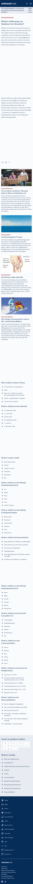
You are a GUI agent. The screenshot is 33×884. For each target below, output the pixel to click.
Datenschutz (4, 868)
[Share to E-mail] (3, 162)
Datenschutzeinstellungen (8, 870)
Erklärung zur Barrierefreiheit (8, 872)
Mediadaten (4, 874)
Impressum (4, 866)
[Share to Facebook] (6, 162)
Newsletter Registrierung (7, 878)
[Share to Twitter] (9, 162)
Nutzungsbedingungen (7, 876)
